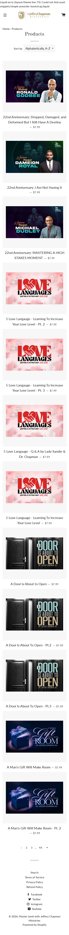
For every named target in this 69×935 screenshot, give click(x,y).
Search (34, 872)
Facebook (36, 894)
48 (40, 847)
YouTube (36, 908)
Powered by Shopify (34, 924)
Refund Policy (34, 886)
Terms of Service (34, 877)
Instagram (36, 904)
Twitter (36, 899)
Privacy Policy (34, 882)
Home (6, 28)
